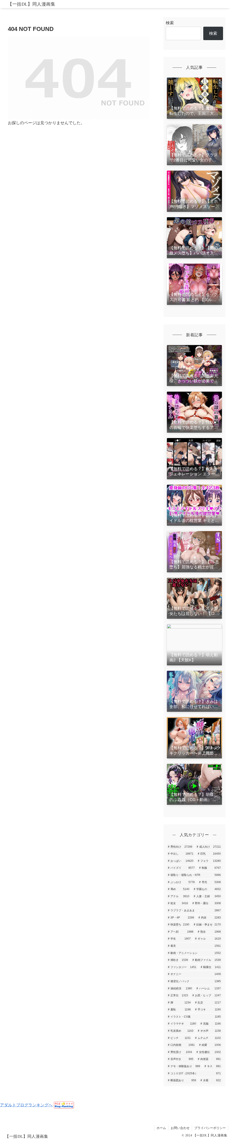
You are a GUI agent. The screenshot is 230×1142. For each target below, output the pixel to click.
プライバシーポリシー (210, 1128)
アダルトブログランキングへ (26, 1105)
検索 (170, 23)
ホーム (161, 1128)
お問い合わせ (180, 1128)
